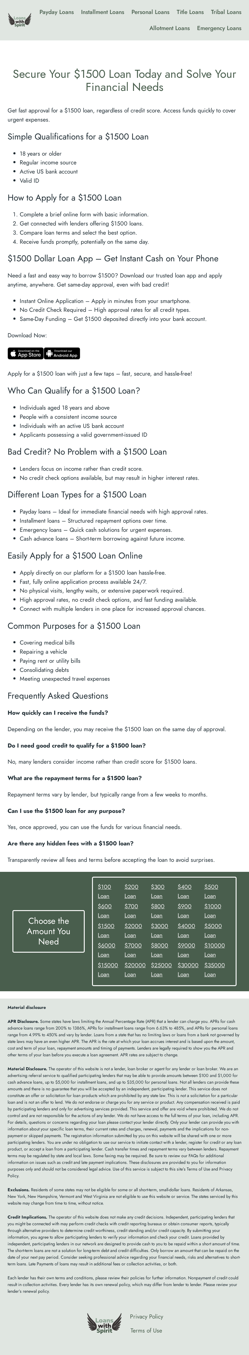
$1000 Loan (212, 911)
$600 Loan (105, 911)
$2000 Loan (133, 930)
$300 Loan (158, 891)
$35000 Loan (214, 969)
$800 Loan (158, 911)
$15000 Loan (108, 969)
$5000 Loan (213, 930)
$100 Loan (104, 891)
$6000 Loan (106, 950)
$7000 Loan (133, 950)
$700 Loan (131, 911)
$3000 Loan (159, 930)
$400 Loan (185, 891)
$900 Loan (185, 911)
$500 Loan (211, 891)
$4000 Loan (186, 930)
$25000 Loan (161, 969)
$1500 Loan (106, 930)
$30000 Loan (188, 969)
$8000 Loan (159, 950)
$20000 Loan (135, 969)
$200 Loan (131, 891)
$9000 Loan (186, 950)
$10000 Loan (214, 950)
